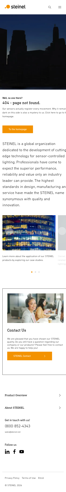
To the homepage (18, 129)
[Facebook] (14, 452)
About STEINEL (14, 407)
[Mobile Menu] (59, 7)
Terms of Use (29, 478)
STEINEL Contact (22, 356)
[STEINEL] (15, 7)
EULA (41, 478)
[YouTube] (21, 452)
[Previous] (9, 231)
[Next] (62, 231)
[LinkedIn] (7, 452)
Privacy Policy (12, 478)
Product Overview (16, 395)
